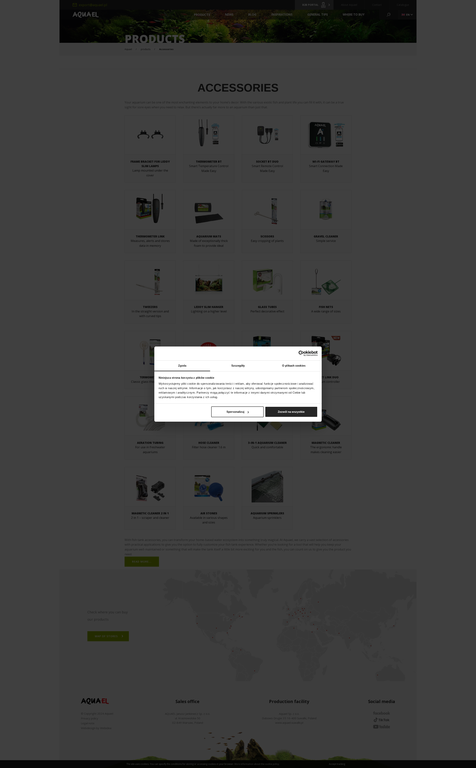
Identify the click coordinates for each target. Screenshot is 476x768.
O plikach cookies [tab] (293, 365)
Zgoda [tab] (182, 365)
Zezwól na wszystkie (291, 411)
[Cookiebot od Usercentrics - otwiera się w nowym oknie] (301, 353)
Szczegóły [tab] (238, 365)
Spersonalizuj (235, 411)
